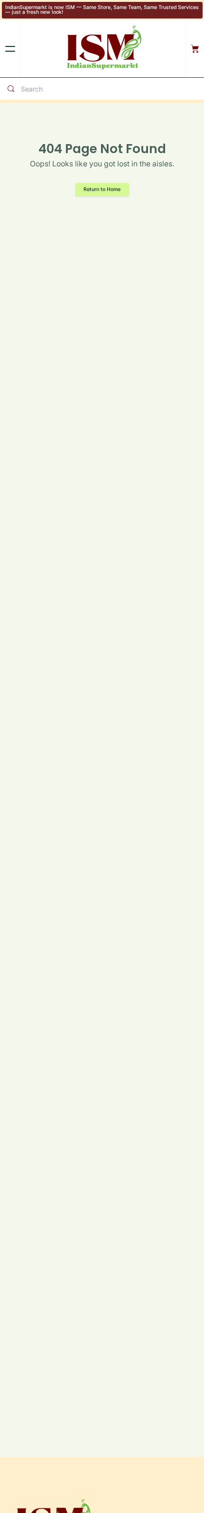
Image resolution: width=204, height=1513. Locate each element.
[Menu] (10, 48)
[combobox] (110, 89)
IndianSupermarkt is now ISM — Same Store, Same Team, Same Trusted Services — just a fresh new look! (102, 10)
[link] (102, 189)
